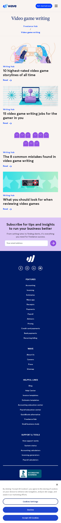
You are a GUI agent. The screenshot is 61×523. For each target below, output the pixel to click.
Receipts (30, 304)
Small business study (30, 424)
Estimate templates (30, 400)
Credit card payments (30, 328)
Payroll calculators (30, 460)
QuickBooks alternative (30, 414)
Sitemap (30, 369)
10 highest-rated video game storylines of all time (26, 72)
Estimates (30, 295)
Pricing (30, 324)
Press (30, 364)
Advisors (30, 319)
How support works (31, 441)
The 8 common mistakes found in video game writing (29, 158)
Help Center (30, 390)
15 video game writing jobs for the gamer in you (30, 115)
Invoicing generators (30, 455)
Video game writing (30, 32)
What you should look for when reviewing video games (28, 201)
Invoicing (30, 290)
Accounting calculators (30, 450)
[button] (57, 484)
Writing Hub (8, 66)
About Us (30, 355)
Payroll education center (30, 410)
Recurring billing (30, 338)
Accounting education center (30, 405)
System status (31, 446)
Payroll (30, 314)
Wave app (30, 300)
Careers (30, 359)
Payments (30, 309)
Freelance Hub (30, 26)
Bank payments (30, 333)
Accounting (30, 285)
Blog (30, 386)
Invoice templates (30, 395)
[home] (10, 6)
